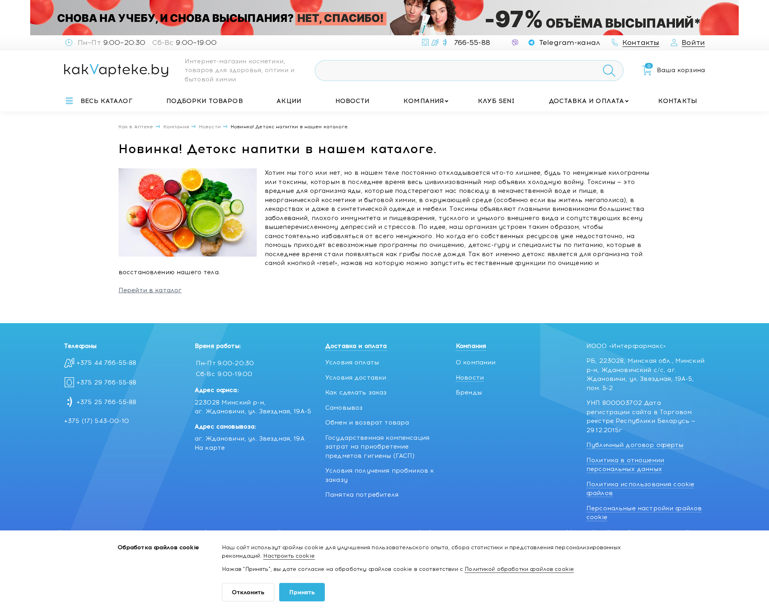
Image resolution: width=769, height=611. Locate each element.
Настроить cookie (288, 555)
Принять (302, 592)
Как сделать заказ (356, 392)
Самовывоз (343, 407)
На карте (210, 447)
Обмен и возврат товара (367, 422)
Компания (423, 101)
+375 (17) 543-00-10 (96, 421)
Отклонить (248, 592)
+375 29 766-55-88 (106, 382)
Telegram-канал (569, 42)
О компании (476, 362)
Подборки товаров (204, 101)
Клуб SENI (496, 101)
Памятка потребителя (362, 494)
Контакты (677, 101)
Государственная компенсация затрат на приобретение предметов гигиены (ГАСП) (377, 446)
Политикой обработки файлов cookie (519, 569)
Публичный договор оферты (635, 445)
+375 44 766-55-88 (106, 362)
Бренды (469, 392)
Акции (288, 101)
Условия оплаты (352, 362)
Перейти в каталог (150, 290)
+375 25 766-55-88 (106, 402)
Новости (352, 101)
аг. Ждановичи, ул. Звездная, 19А (250, 438)
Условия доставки (355, 377)
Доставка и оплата (586, 101)
